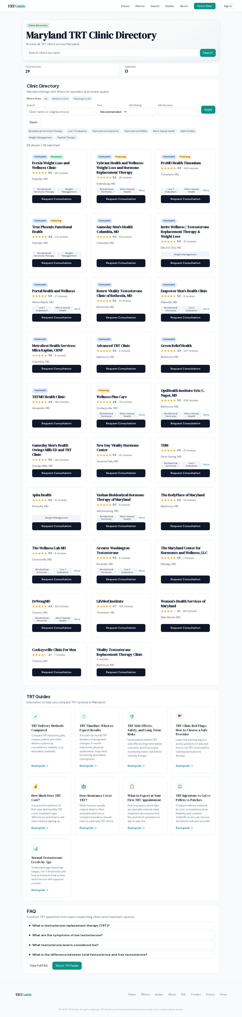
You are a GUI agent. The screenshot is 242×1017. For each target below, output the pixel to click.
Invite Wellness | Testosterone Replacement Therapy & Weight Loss (185, 231)
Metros (140, 6)
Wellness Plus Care (112, 396)
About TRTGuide (66, 966)
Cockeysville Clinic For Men (54, 649)
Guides (169, 6)
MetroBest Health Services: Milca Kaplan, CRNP (54, 348)
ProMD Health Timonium (181, 162)
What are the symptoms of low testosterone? (67, 935)
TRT (17, 6)
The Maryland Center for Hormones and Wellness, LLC (184, 550)
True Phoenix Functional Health (52, 229)
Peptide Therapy (66, 137)
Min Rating (135, 105)
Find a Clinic (204, 6)
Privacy (210, 994)
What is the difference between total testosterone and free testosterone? (89, 955)
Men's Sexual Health (164, 131)
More (142, 190)
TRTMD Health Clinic (48, 396)
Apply (208, 110)
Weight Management (40, 137)
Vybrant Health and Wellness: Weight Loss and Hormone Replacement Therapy (120, 167)
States (125, 6)
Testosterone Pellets (135, 131)
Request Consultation (56, 199)
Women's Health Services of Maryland (183, 603)
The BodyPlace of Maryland (183, 494)
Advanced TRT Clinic (113, 345)
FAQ (183, 994)
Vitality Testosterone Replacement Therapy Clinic (119, 652)
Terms (223, 994)
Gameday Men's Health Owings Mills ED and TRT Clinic (52, 450)
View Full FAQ (39, 966)
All (45, 98)
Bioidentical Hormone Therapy (45, 131)
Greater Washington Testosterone (113, 550)
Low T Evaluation (77, 131)
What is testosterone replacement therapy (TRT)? (71, 926)
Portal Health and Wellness (53, 290)
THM (164, 445)
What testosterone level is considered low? (65, 945)
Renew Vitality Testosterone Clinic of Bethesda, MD (119, 293)
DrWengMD (41, 601)
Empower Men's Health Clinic (184, 290)
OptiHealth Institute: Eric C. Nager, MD (183, 393)
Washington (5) (82, 98)
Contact (196, 994)
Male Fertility (188, 131)
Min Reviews (165, 105)
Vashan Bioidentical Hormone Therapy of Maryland (120, 497)
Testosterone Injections (105, 131)
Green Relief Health (176, 345)
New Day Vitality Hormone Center (118, 447)
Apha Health (41, 494)
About (184, 6)
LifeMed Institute (110, 601)
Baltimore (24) (60, 98)
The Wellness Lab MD (49, 547)
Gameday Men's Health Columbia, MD (115, 229)
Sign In (228, 6)
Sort (99, 105)
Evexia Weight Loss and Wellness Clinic (51, 165)
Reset (34, 122)
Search (155, 6)
